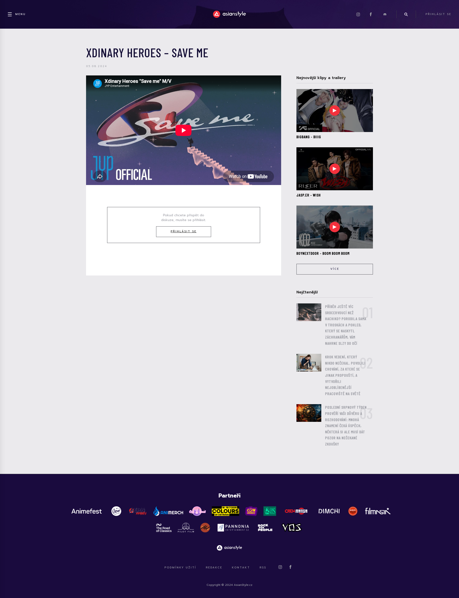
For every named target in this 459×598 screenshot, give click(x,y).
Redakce (214, 568)
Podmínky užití (180, 568)
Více (334, 269)
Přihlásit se (184, 231)
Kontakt (241, 568)
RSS (263, 568)
